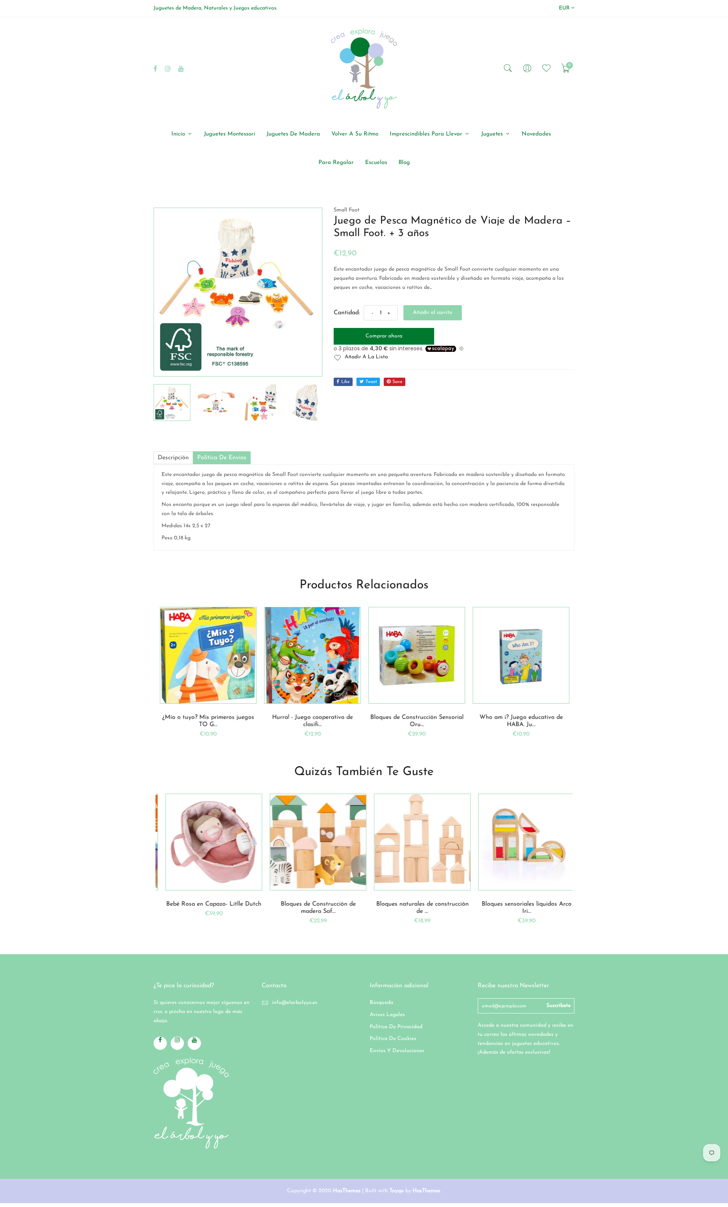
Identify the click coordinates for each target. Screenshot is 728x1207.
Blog (404, 162)
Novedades (536, 134)
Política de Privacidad (396, 1027)
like (345, 382)
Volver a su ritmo (354, 134)
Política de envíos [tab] (221, 458)
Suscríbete (558, 1005)
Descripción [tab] (173, 458)
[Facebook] (155, 68)
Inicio (179, 134)
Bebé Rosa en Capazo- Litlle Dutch (207, 904)
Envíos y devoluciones (397, 1051)
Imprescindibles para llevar (427, 134)
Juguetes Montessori (229, 134)
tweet (371, 382)
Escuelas (376, 162)
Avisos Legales (387, 1015)
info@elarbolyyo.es (294, 1002)
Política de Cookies (393, 1039)
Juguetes (493, 134)
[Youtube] (181, 68)
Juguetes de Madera (293, 134)
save (397, 382)
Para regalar (336, 162)
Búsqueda (381, 1002)
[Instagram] (168, 68)
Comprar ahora (384, 336)
